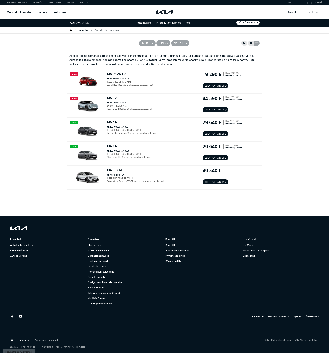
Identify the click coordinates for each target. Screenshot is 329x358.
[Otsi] (306, 2)
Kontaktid (294, 12)
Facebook (12, 316)
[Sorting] (244, 43)
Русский (318, 2)
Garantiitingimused (98, 255)
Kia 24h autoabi (96, 276)
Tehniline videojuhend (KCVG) (104, 292)
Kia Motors (249, 245)
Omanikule (42, 12)
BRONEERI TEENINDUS (17, 2)
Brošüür (84, 2)
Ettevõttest (311, 12)
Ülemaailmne (312, 316)
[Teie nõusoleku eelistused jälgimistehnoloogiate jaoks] (19, 352)
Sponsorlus (249, 255)
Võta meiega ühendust (178, 250)
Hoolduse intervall (98, 261)
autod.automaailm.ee (278, 316)
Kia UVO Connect (97, 298)
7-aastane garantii (98, 250)
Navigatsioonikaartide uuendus (105, 282)
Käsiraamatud (96, 287)
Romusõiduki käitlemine (101, 271)
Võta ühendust (247, 22)
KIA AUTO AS (258, 316)
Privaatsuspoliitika (175, 255)
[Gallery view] (251, 43)
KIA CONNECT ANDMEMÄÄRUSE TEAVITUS (63, 346)
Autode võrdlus (18, 255)
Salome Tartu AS (71, 30)
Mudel (146, 43)
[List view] (257, 43)
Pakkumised (60, 12)
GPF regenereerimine (100, 303)
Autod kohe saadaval (106, 30)
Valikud (179, 43)
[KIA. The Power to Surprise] (18, 228)
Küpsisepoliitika (173, 261)
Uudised (71, 2)
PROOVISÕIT (37, 2)
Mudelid (12, 12)
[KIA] (164, 12)
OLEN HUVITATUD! (214, 85)
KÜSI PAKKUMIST (55, 2)
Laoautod (26, 12)
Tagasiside (297, 316)
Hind (163, 43)
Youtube (20, 316)
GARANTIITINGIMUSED (22, 346)
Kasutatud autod (19, 250)
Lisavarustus (95, 245)
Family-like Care (97, 266)
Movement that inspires (256, 250)
